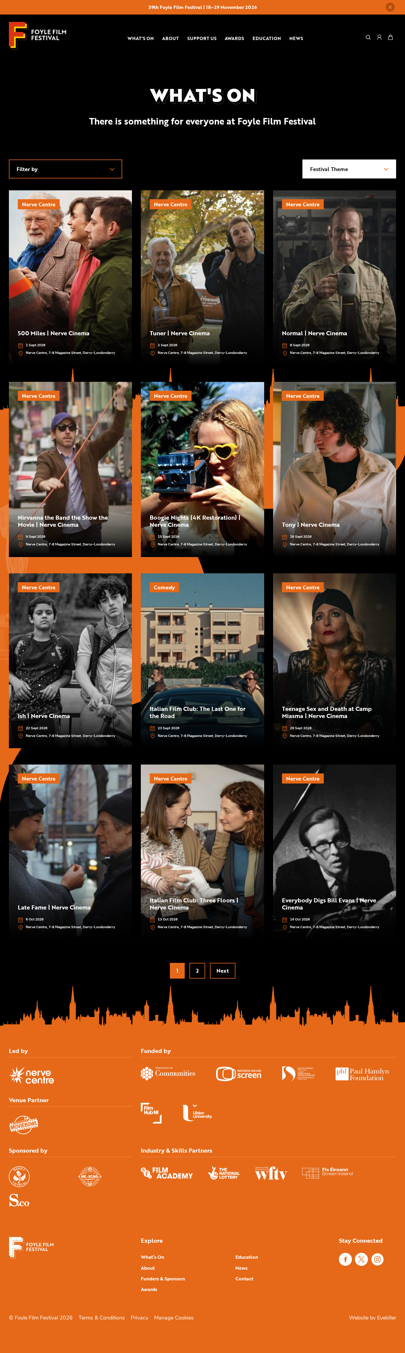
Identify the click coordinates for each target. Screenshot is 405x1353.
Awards (234, 38)
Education (267, 38)
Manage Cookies (174, 1318)
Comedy (164, 587)
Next (222, 970)
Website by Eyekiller (372, 1318)
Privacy (139, 1318)
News (296, 38)
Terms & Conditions (102, 1318)
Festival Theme (329, 169)
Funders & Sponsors (163, 1278)
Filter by (27, 169)
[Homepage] (37, 36)
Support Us (201, 38)
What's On (140, 38)
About (170, 38)
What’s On (152, 1257)
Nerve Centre (38, 204)
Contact (244, 1278)
